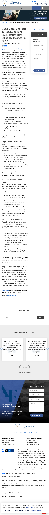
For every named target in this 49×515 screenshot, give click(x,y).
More (45, 8)
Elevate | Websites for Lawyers (12, 496)
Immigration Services (24, 8)
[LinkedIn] (9, 450)
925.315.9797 (35, 445)
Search (40, 317)
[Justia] (12, 450)
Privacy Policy (23, 432)
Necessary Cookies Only (22, 510)
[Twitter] (6, 450)
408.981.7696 (41, 4)
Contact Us (36, 8)
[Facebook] (3, 450)
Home (4, 8)
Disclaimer (16, 432)
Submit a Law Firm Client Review (24, 372)
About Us (12, 8)
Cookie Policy (21, 473)
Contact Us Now (39, 70)
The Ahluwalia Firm (17, 493)
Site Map (31, 432)
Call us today (5, 290)
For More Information (40, 18)
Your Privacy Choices (11, 473)
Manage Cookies (31, 473)
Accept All (7, 510)
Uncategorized (11, 295)
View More (24, 367)
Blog (7, 22)
